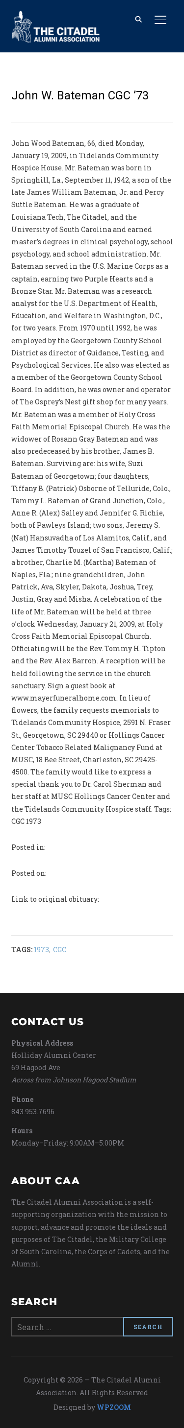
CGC (59, 949)
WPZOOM (114, 1407)
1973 (41, 949)
